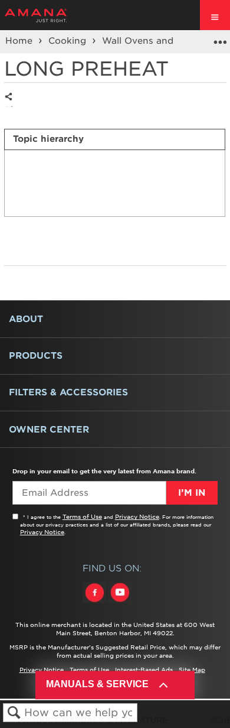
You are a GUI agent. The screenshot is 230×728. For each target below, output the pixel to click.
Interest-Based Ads (144, 669)
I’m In (191, 493)
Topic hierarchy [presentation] (48, 139)
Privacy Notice (137, 516)
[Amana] (54, 15)
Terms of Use (82, 516)
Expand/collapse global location (219, 38)
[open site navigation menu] (215, 15)
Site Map (192, 669)
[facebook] (95, 603)
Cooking (68, 40)
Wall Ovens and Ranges (157, 40)
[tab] (114, 139)
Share (11, 106)
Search (14, 713)
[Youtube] (120, 603)
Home (20, 40)
